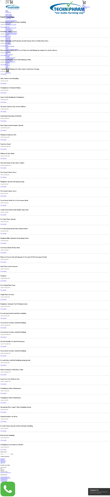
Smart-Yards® (8, 52)
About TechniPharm (9, 54)
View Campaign (3, 73)
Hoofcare (7, 50)
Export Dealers (8, 59)
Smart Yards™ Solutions (10, 21)
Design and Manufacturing (10, 61)
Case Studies (8, 37)
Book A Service (8, 36)
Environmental (8, 41)
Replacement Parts (9, 31)
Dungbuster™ (8, 51)
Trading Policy (3, 461)
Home (7, 10)
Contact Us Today (3, 481)
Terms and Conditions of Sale (11, 27)
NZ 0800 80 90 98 (3, 479)
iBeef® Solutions (9, 14)
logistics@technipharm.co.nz (5, 472)
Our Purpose (8, 55)
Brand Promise (8, 28)
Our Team (7, 56)
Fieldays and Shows (9, 60)
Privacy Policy (3, 460)
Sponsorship (8, 62)
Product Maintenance (9, 29)
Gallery (7, 45)
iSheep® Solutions (9, 16)
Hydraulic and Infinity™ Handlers (12, 49)
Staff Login (2, 462)
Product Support (8, 30)
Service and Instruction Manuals (11, 32)
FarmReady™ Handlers (10, 46)
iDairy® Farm (8, 40)
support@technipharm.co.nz (5, 478)
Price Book (8, 26)
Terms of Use (2, 458)
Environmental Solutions (10, 17)
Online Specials (8, 23)
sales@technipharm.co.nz (5, 476)
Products (7, 11)
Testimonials (8, 64)
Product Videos (8, 18)
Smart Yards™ (8, 42)
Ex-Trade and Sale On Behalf (11, 24)
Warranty (7, 35)
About (7, 53)
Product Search (8, 12)
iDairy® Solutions (9, 15)
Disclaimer (2, 459)
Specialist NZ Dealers (9, 58)
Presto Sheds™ (8, 44)
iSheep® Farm (8, 38)
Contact (7, 65)
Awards (7, 63)
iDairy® (7, 48)
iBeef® (7, 47)
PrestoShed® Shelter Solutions (11, 20)
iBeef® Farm (8, 39)
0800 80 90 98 (8, 72)
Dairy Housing (8, 43)
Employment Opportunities (10, 57)
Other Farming (8, 22)
